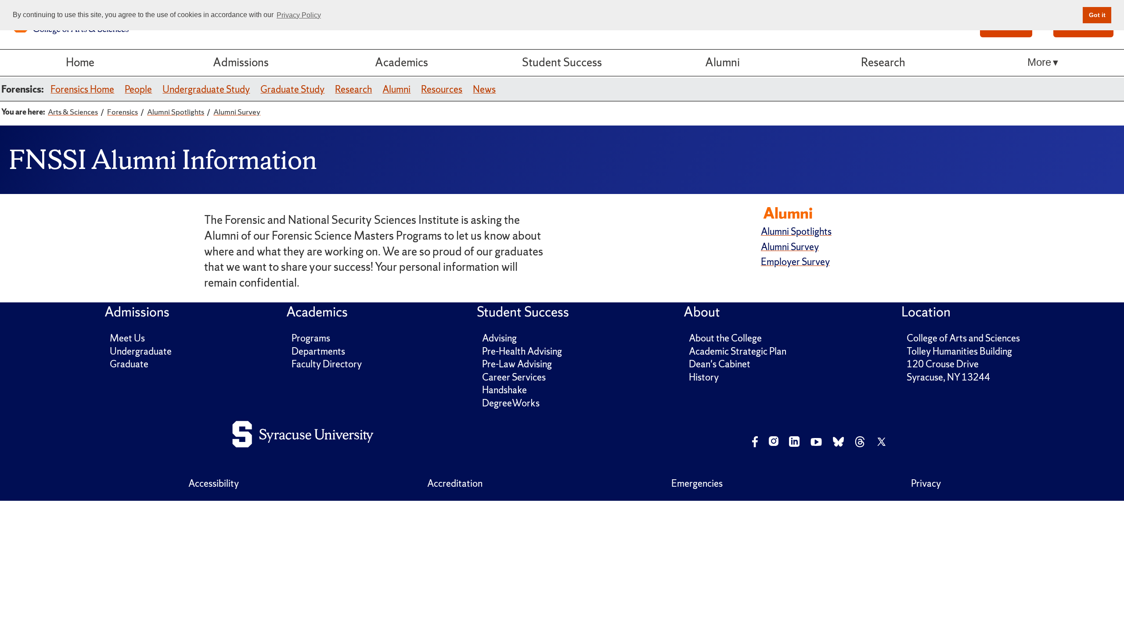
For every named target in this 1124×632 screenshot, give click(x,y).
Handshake (504, 390)
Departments (318, 351)
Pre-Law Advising (517, 364)
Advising (499, 338)
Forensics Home (82, 89)
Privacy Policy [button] (299, 15)
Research (883, 62)
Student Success (562, 62)
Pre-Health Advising (522, 351)
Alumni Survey (790, 247)
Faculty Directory (327, 364)
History (704, 377)
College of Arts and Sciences (963, 338)
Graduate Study (292, 89)
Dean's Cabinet (719, 364)
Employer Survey (795, 261)
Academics (401, 62)
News (484, 89)
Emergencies (697, 483)
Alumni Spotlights (796, 231)
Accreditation (455, 483)
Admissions (241, 62)
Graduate (129, 364)
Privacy (926, 483)
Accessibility (213, 483)
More (1039, 62)
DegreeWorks (511, 403)
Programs (311, 338)
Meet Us (127, 338)
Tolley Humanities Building (959, 351)
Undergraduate (141, 351)
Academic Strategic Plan (737, 351)
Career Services (514, 377)
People (138, 89)
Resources (441, 89)
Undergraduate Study (206, 89)
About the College (725, 338)
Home (80, 62)
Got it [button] (1097, 14)
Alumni (722, 62)
